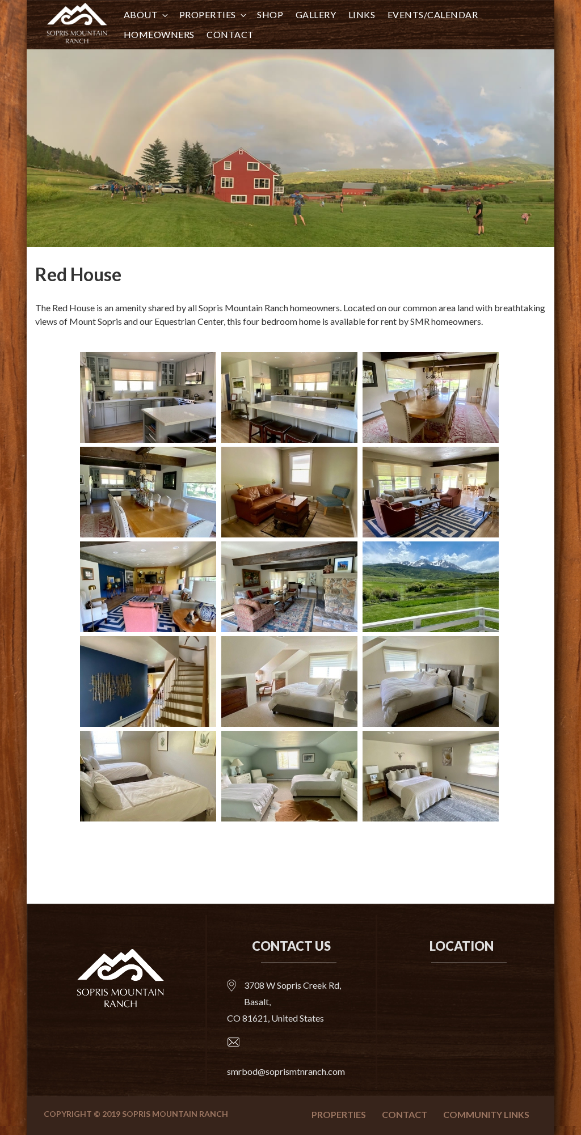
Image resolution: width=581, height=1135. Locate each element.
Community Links (486, 1114)
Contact (230, 34)
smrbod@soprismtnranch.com (286, 1071)
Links (362, 14)
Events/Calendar (433, 14)
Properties (207, 14)
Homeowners (159, 34)
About (141, 14)
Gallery (316, 14)
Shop (270, 14)
